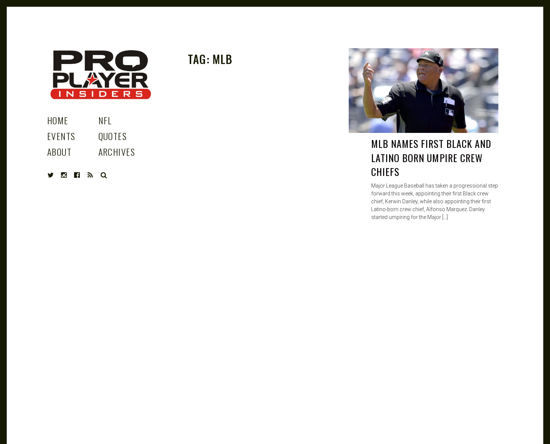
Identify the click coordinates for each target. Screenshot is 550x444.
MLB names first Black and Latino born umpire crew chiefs (431, 157)
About (59, 151)
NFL (105, 120)
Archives (116, 151)
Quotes (112, 136)
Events (61, 136)
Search (104, 175)
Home (57, 120)
